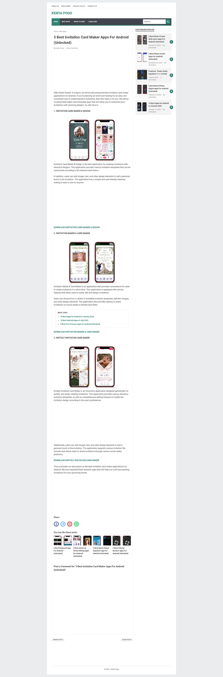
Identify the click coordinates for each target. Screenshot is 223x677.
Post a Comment (72, 48)
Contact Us (92, 6)
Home (56, 22)
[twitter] (63, 524)
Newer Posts (58, 640)
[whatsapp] (76, 524)
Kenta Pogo (62, 13)
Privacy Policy (79, 6)
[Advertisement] (92, 70)
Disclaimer (66, 6)
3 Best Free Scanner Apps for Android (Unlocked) (80, 324)
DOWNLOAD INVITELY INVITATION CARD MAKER (76, 460)
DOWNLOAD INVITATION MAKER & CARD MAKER (76, 332)
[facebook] (56, 524)
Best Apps (66, 22)
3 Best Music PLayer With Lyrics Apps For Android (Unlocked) (157, 39)
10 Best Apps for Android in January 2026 (77, 317)
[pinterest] (69, 524)
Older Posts (126, 640)
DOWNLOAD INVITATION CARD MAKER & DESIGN (77, 227)
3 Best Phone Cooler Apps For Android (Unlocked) (157, 56)
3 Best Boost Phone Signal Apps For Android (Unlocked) (158, 88)
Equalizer (93, 22)
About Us (55, 6)
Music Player (79, 22)
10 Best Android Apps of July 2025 (74, 320)
